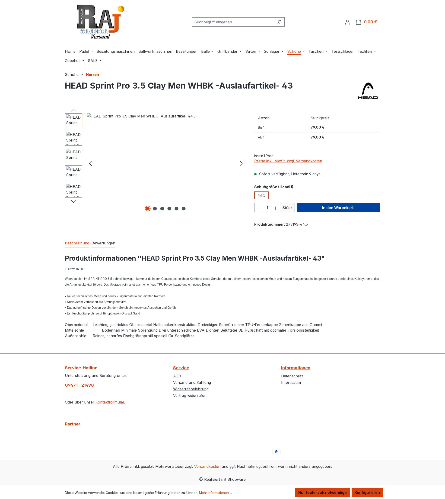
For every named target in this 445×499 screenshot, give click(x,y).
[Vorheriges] (90, 163)
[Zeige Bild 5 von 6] (176, 208)
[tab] (77, 243)
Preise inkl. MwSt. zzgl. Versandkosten (288, 161)
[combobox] (233, 22)
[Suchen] (279, 22)
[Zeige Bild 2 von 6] (155, 208)
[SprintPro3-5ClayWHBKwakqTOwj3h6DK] (166, 163)
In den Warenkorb (338, 207)
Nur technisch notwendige (322, 492)
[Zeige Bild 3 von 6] (162, 208)
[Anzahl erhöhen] (275, 207)
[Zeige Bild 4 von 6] (169, 208)
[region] (155, 163)
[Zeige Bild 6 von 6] (184, 208)
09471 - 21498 (79, 385)
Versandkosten (207, 466)
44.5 (261, 195)
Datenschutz (292, 376)
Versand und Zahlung (192, 382)
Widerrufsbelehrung (191, 389)
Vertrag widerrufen (190, 395)
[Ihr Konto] (347, 22)
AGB (177, 376)
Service (181, 367)
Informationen (295, 367)
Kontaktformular (109, 402)
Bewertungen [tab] (103, 243)
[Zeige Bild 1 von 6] (148, 208)
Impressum (291, 382)
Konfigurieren (367, 492)
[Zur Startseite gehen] (99, 21)
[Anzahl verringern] (259, 207)
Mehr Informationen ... (215, 493)
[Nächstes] (241, 163)
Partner (72, 424)
